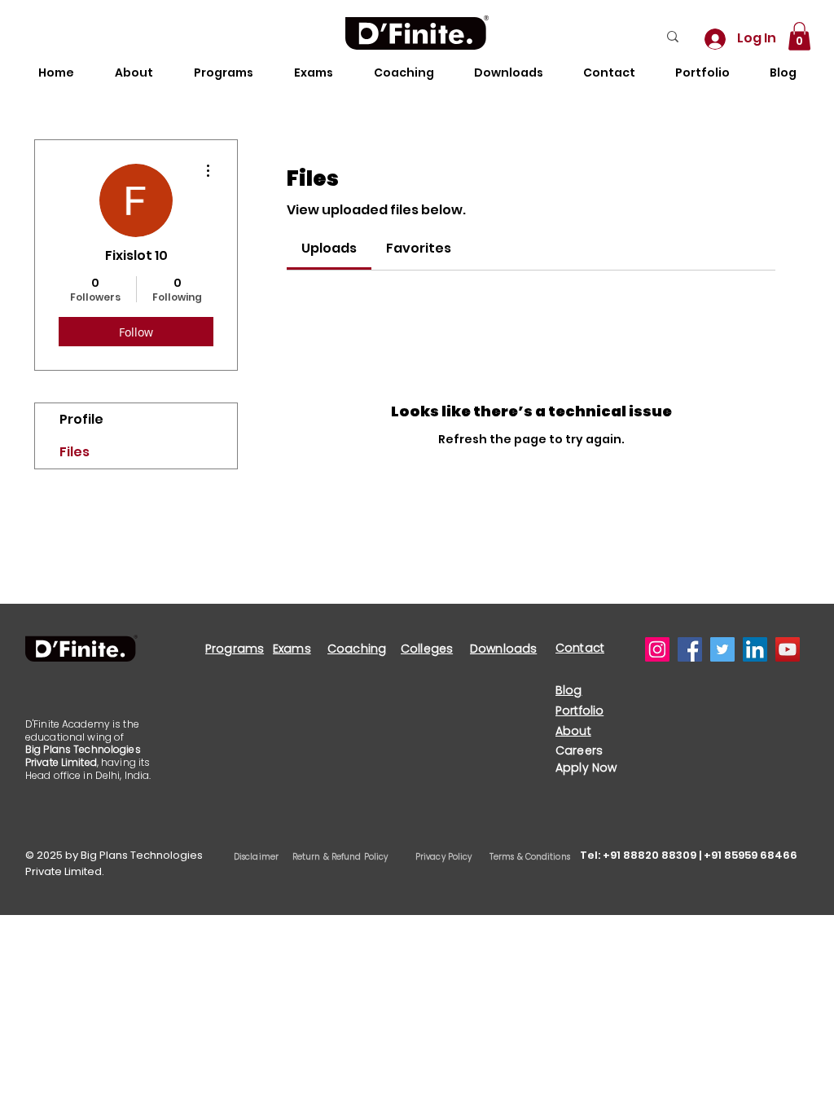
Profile (81, 419)
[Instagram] (657, 649)
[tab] (329, 248)
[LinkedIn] (755, 649)
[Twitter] (722, 649)
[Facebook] (690, 649)
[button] (799, 36)
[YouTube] (787, 649)
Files (74, 451)
